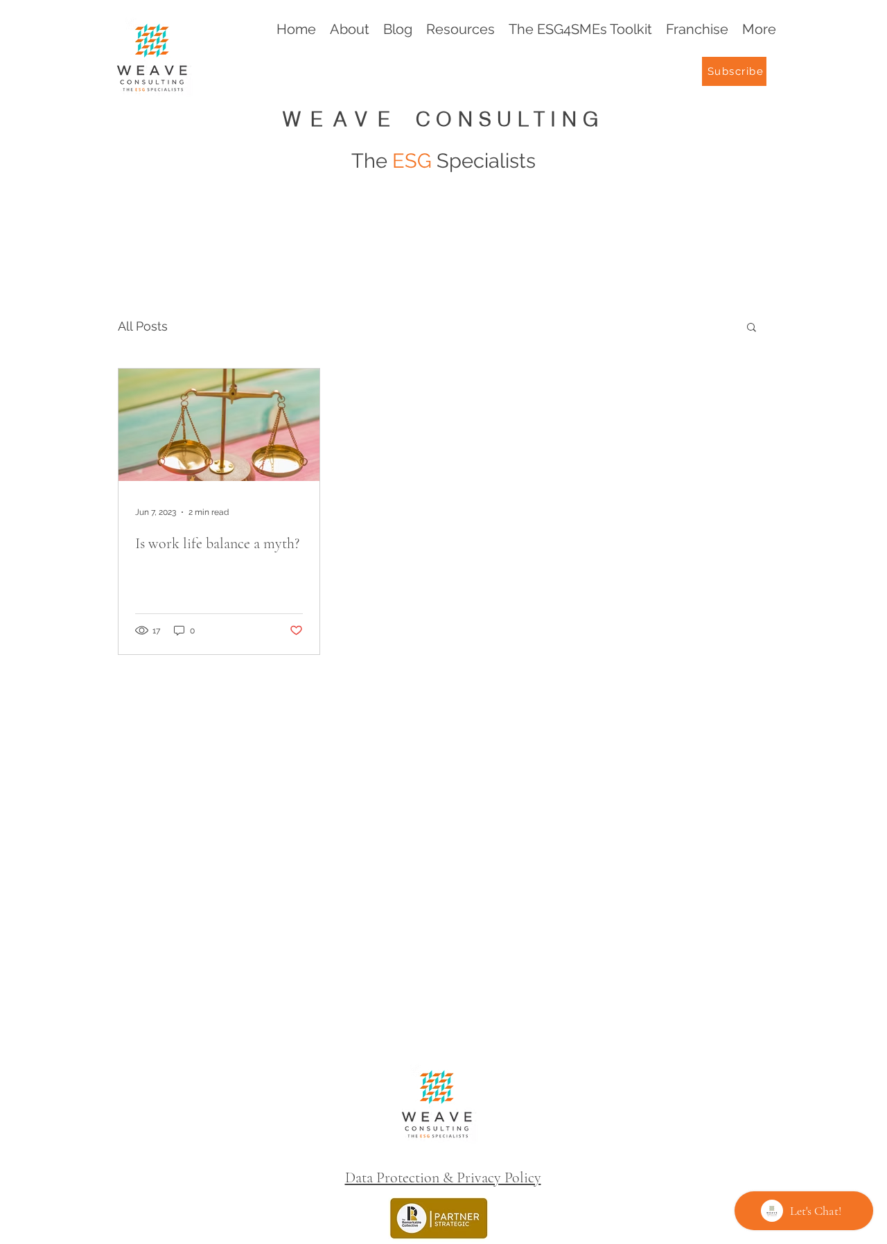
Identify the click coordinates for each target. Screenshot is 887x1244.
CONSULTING (510, 119)
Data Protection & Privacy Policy (443, 1177)
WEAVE (349, 119)
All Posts (143, 326)
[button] (751, 328)
